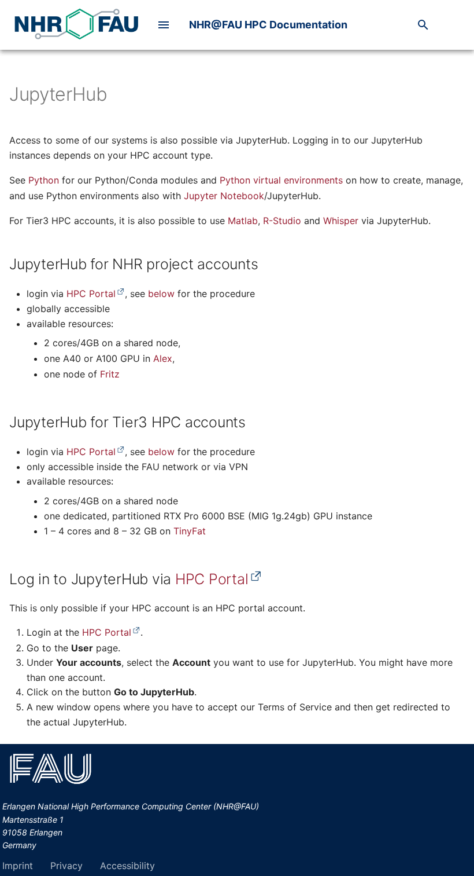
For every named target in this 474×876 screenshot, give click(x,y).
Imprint (17, 865)
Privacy (66, 865)
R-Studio (282, 220)
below (161, 293)
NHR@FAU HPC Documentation (268, 25)
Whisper (340, 220)
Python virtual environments (281, 180)
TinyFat (189, 531)
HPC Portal (91, 293)
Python (43, 180)
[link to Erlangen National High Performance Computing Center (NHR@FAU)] (76, 24)
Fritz (110, 374)
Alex (162, 358)
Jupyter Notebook (224, 195)
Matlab (243, 220)
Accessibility (127, 865)
